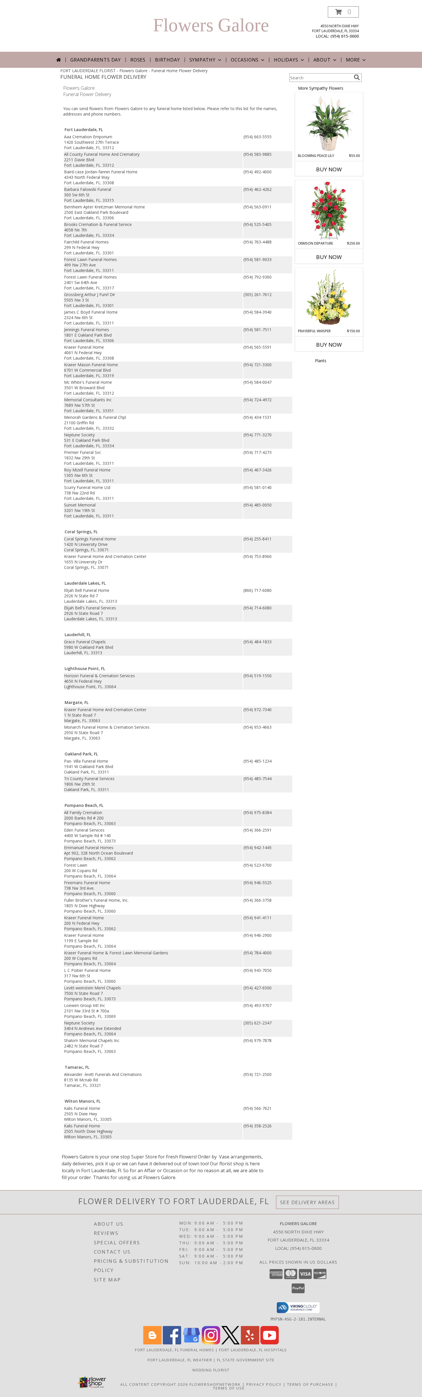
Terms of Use (229, 1388)
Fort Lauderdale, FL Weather (180, 1360)
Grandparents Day (95, 60)
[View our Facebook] (172, 1343)
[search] (356, 77)
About (322, 60)
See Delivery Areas (307, 1202)
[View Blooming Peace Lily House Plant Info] (329, 123)
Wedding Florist (211, 1370)
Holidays (286, 60)
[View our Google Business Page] (191, 1343)
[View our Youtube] (269, 1343)
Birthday (167, 60)
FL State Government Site (245, 1360)
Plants (320, 360)
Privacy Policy (264, 1384)
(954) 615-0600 (344, 36)
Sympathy (202, 60)
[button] (343, 12)
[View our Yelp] (250, 1343)
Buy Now (329, 169)
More (353, 60)
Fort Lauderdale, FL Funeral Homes (174, 1349)
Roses (138, 60)
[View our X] (230, 1343)
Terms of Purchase (310, 1384)
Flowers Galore (211, 25)
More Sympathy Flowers (320, 88)
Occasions (245, 60)
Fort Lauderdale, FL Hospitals (253, 1349)
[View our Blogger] (152, 1343)
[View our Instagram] (211, 1343)
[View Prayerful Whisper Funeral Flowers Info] (329, 298)
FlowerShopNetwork (215, 1384)
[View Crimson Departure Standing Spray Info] (329, 210)
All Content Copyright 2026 (154, 1384)
